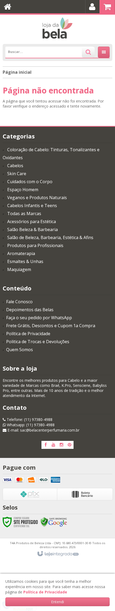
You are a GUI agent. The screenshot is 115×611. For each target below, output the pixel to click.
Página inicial (17, 72)
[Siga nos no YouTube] (53, 444)
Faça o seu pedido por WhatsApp (39, 318)
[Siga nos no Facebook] (45, 444)
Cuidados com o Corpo (29, 181)
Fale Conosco (19, 302)
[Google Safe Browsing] (53, 521)
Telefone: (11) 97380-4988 (29, 419)
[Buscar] (88, 52)
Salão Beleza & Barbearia (32, 229)
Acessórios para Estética (31, 221)
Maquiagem (19, 269)
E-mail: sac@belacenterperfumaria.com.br (42, 430)
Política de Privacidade (28, 334)
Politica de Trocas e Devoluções (37, 342)
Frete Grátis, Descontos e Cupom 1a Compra (50, 326)
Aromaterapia (21, 253)
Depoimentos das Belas (29, 310)
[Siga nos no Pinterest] (70, 444)
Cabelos (15, 166)
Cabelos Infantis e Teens (32, 205)
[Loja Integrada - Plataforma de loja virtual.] (57, 554)
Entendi (57, 601)
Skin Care (16, 174)
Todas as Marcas (24, 213)
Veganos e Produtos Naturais (37, 197)
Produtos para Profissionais (35, 245)
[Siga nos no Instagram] (61, 444)
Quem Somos (19, 349)
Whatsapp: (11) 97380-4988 (30, 424)
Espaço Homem (22, 189)
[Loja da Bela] (57, 28)
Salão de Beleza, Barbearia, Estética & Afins (50, 237)
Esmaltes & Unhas (25, 261)
